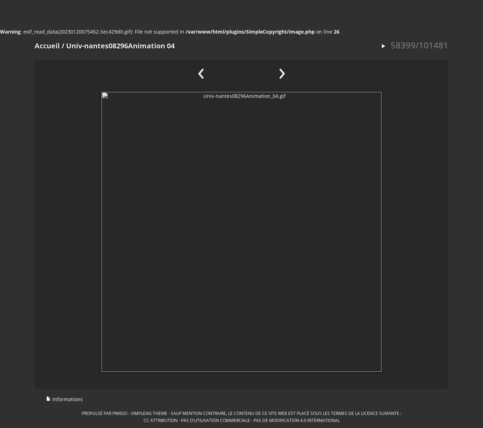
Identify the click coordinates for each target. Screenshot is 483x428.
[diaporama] (383, 46)
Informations (67, 399)
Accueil (47, 46)
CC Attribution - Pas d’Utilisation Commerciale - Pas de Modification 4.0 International (242, 420)
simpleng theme (149, 413)
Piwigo (119, 413)
